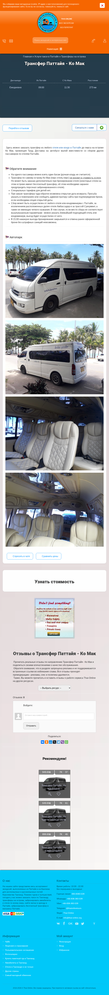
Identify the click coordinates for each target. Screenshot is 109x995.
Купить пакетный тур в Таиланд (19, 958)
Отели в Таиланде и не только (19, 967)
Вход (61, 946)
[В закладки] (58, 794)
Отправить (31, 726)
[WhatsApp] (66, 742)
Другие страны (12, 971)
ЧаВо (7, 942)
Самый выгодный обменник (18, 975)
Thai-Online (68, 913)
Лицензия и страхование (16, 946)
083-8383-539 (78, 894)
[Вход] (25, 709)
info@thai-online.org (72, 918)
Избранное (64, 950)
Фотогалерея (11, 954)
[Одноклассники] (46, 742)
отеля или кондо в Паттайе (67, 147)
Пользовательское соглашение (19, 950)
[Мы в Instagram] (88, 924)
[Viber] (62, 742)
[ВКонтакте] (42, 742)
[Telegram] (58, 742)
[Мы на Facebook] (64, 924)
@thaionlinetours (73, 908)
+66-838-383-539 (75, 899)
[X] (54, 742)
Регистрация (65, 942)
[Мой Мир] (50, 742)
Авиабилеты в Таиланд (16, 963)
